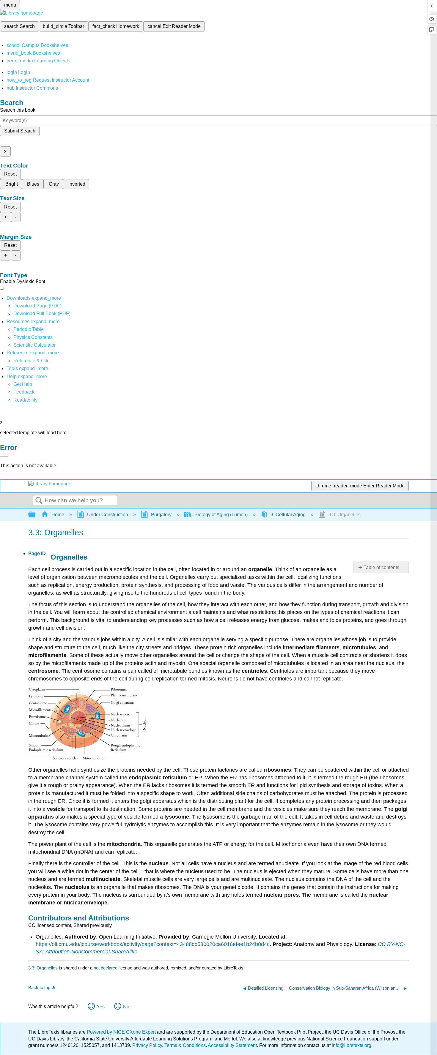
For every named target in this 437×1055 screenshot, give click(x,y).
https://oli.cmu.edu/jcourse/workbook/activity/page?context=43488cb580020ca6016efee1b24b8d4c (153, 944)
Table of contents (381, 567)
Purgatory (161, 514)
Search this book (17, 110)
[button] (23, 391)
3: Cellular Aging (288, 514)
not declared (106, 967)
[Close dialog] (4, 456)
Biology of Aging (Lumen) (221, 514)
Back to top (39, 987)
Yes (101, 1006)
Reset (10, 173)
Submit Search (19, 130)
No (126, 1006)
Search (39, 501)
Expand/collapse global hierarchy (35, 515)
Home (57, 514)
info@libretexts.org (351, 1045)
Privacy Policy (147, 1045)
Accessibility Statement (232, 1045)
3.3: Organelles (43, 967)
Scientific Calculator (34, 345)
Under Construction (107, 514)
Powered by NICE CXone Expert (122, 1032)
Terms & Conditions (185, 1045)
